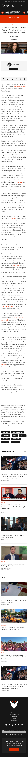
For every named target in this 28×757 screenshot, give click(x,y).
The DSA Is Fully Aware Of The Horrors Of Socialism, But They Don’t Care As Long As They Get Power (13, 506)
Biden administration (18, 432)
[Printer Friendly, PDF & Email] (24, 79)
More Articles (13, 68)
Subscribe (14, 749)
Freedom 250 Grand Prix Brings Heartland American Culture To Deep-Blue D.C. (13, 628)
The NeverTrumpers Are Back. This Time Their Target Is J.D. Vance (12, 565)
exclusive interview (20, 86)
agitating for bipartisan (8, 306)
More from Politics (7, 451)
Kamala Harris (16, 438)
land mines (5, 442)
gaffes (14, 435)
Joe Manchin (5, 438)
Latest (3, 577)
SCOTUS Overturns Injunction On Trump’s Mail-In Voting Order (13, 601)
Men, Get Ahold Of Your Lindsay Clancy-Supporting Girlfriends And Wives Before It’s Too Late (13, 657)
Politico (12, 218)
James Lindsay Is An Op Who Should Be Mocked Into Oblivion (12, 536)
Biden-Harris (6, 435)
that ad (3, 365)
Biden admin (5, 432)
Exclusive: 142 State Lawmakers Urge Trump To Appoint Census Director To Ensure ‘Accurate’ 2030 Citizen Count (14, 476)
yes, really (20, 182)
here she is (16, 265)
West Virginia (15, 442)
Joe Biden (23, 435)
